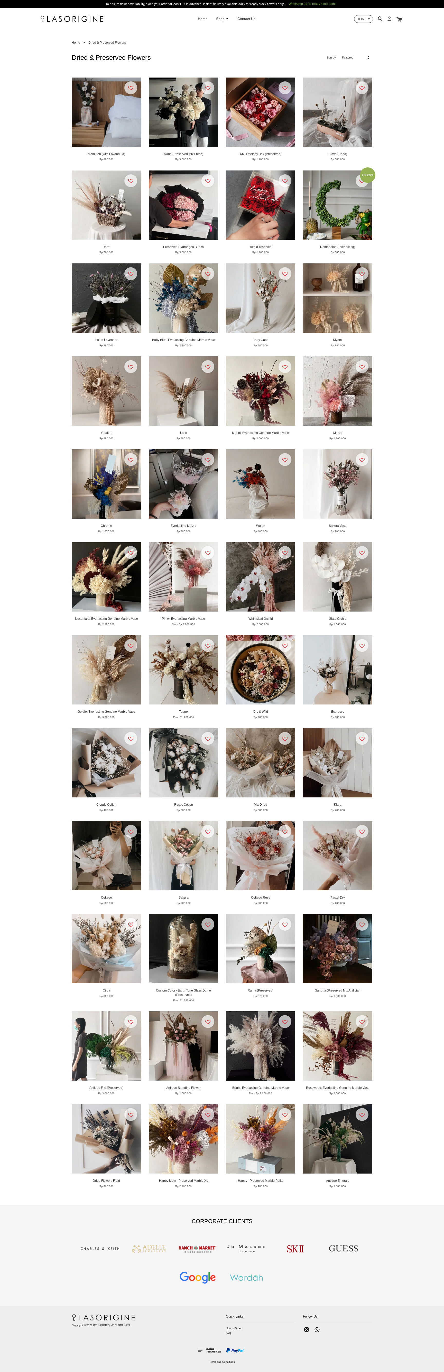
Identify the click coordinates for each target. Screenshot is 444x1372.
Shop (221, 19)
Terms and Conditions (222, 1361)
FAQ (228, 1333)
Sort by (331, 57)
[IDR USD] (363, 19)
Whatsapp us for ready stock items (312, 4)
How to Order (234, 1328)
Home (203, 19)
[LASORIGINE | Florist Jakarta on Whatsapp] (317, 1332)
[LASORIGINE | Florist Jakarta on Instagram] (306, 1332)
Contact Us (246, 19)
